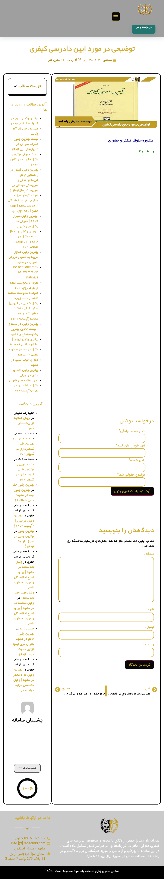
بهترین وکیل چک (23, 485)
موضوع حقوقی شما (131, 474)
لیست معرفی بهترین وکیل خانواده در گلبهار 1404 (23, 160)
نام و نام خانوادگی (132, 431)
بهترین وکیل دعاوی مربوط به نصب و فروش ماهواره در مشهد (23, 257)
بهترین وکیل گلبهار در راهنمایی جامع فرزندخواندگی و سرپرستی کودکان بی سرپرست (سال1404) (24, 180)
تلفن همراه (137, 460)
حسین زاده (27, 629)
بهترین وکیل (26, 531)
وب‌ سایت (148, 644)
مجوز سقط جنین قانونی (23, 380)
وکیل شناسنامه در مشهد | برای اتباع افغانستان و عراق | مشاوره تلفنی (24, 613)
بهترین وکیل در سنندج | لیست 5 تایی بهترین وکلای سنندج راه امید (23, 329)
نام (151, 609)
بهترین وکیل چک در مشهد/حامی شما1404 (24, 495)
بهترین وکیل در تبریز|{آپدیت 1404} (24, 521)
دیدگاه (149, 554)
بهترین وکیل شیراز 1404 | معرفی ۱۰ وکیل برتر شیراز (25, 221)
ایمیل (149, 627)
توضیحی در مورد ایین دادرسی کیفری (82, 49)
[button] (116, 16)
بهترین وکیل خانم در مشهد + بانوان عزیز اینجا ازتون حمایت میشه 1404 (23, 644)
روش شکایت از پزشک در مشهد (23, 423)
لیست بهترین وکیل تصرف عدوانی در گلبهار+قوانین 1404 (24, 144)
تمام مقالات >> (27, 768)
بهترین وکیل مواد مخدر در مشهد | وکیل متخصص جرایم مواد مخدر (23, 680)
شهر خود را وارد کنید (130, 445)
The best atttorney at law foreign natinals (24, 273)
